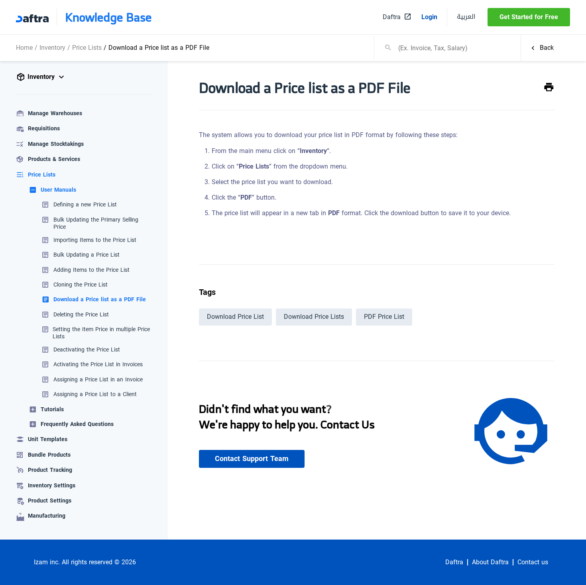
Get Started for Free (528, 17)
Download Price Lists (314, 316)
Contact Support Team (252, 458)
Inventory (52, 47)
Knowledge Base (108, 17)
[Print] (549, 87)
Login (429, 17)
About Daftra (490, 562)
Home (24, 47)
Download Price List (235, 316)
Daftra (454, 562)
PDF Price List (384, 316)
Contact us (532, 562)
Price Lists (87, 47)
